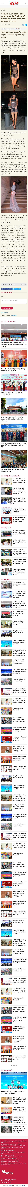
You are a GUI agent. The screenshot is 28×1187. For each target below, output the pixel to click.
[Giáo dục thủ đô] (14, 3)
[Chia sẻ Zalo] (26, 25)
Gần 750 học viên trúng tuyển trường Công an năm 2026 (19, 767)
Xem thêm (14, 1065)
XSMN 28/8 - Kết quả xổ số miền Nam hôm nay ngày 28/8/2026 (19, 729)
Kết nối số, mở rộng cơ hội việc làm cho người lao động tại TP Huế (19, 561)
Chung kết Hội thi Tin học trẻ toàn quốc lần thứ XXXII (19, 642)
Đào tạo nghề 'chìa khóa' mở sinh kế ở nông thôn (18, 623)
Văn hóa (3, 10)
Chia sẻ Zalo (17, 288)
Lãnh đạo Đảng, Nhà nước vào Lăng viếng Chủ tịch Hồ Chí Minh (19, 532)
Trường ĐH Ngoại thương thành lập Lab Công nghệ (19, 509)
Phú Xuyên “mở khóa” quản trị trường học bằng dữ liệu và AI (19, 519)
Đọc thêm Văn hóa (10, 322)
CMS (11, 1185)
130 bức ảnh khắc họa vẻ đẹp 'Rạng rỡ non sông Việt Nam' (13, 369)
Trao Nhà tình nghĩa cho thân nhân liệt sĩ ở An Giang (19, 613)
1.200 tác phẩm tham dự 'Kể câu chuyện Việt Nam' (12, 394)
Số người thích (14, 315)
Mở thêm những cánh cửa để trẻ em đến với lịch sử (13, 470)
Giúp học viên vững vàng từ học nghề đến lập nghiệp (19, 584)
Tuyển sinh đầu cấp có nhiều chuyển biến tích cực (19, 541)
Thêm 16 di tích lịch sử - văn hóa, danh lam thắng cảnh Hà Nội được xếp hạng (12, 419)
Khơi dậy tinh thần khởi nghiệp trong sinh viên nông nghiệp (20, 671)
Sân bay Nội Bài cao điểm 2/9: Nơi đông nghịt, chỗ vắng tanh (19, 719)
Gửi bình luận (7, 308)
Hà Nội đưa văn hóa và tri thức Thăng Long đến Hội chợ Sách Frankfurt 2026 (14, 445)
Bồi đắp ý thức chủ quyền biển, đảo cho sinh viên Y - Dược (18, 661)
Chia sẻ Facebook (7, 288)
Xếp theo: (3, 315)
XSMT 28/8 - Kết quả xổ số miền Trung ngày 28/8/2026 (19, 738)
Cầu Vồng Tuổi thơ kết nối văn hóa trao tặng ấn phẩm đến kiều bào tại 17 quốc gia (14, 344)
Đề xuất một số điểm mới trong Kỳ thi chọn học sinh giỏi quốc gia (19, 480)
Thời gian (8, 315)
